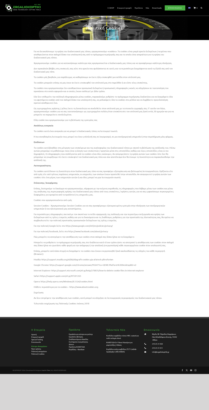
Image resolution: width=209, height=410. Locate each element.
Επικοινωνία (36, 342)
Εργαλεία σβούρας (76, 337)
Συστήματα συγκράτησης (78, 342)
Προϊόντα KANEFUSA (77, 347)
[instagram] (195, 370)
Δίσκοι (71, 344)
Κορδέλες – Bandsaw (76, 349)
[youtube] (191, 370)
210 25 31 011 (157, 348)
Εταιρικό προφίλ (37, 337)
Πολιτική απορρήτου (39, 351)
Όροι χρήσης (36, 349)
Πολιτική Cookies (37, 354)
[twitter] (187, 370)
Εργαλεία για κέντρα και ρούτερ (81, 334)
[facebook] (182, 370)
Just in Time (46, 370)
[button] (201, 8)
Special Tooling (37, 339)
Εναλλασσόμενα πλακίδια (78, 339)
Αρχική (34, 334)
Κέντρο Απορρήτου (39, 346)
